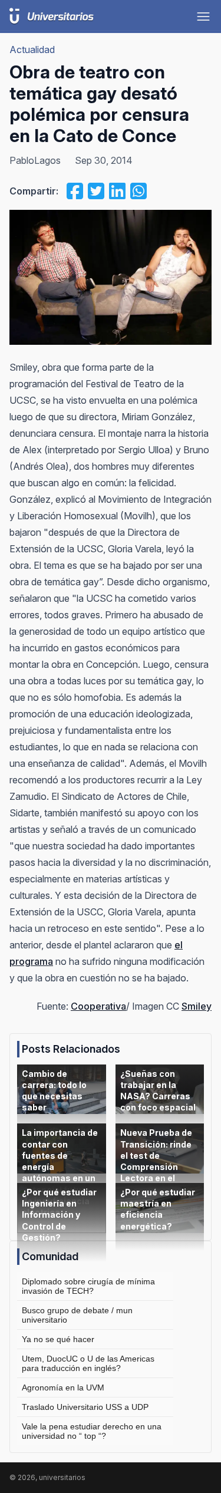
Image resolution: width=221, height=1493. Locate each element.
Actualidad (32, 49)
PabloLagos (35, 160)
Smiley (197, 1006)
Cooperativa (98, 1006)
